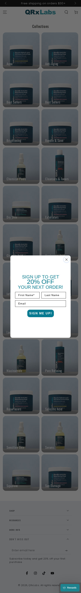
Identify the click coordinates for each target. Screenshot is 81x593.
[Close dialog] (66, 259)
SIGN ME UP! (40, 313)
